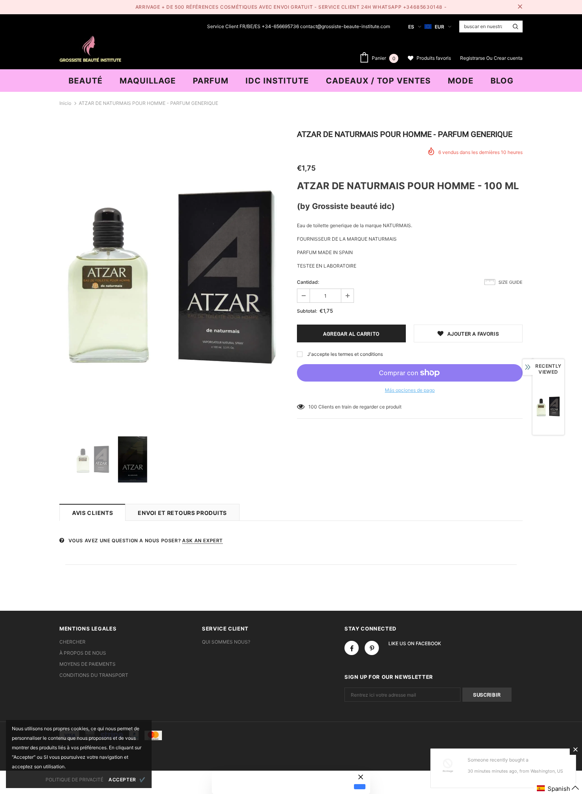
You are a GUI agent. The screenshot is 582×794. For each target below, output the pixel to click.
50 (311, 407)
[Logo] (90, 47)
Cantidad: (308, 282)
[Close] (575, 749)
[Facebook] (351, 648)
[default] (359, 786)
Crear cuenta (508, 58)
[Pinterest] (372, 648)
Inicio (65, 103)
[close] (520, 7)
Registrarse (473, 58)
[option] (172, 277)
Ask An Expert (202, 540)
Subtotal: (307, 311)
